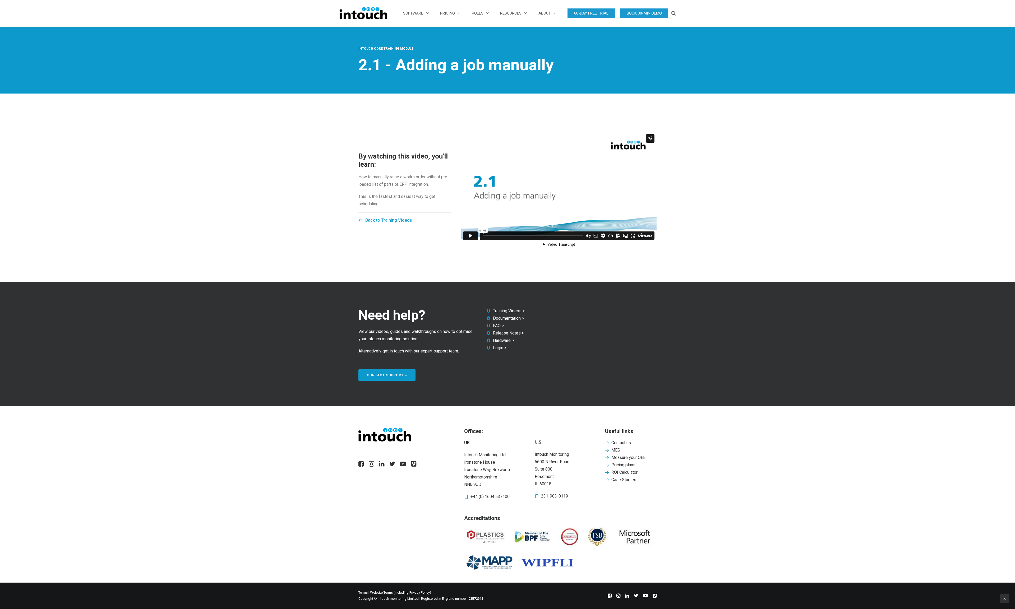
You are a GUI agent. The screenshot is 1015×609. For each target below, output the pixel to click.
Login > (499, 347)
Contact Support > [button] (387, 375)
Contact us (621, 442)
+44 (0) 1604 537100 (490, 496)
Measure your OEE (628, 457)
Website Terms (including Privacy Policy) (401, 592)
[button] (361, 465)
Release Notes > (508, 333)
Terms (363, 592)
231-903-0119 (554, 496)
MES (615, 450)
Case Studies (623, 479)
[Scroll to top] (1004, 598)
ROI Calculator (624, 472)
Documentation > (508, 318)
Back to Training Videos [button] (388, 220)
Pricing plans (623, 464)
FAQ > (498, 325)
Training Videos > (509, 310)
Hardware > (503, 340)
